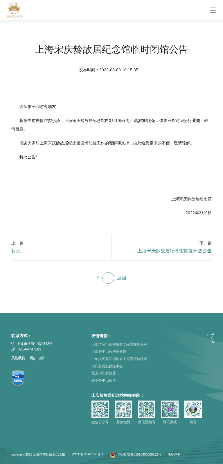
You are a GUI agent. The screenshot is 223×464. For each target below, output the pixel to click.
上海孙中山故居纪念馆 (108, 352)
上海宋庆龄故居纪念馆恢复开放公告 (174, 250)
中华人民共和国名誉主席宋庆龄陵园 (119, 359)
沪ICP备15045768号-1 (87, 454)
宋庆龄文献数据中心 (107, 366)
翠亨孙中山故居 (103, 380)
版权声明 (174, 454)
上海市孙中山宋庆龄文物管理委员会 (119, 345)
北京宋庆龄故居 (103, 373)
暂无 (16, 250)
